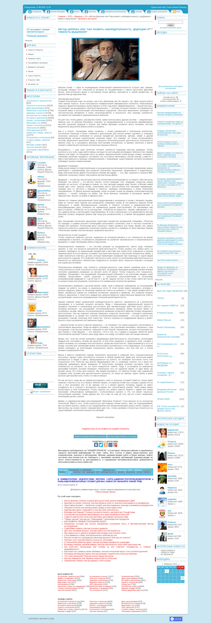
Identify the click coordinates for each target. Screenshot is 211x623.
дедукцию (91, 472)
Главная (36, 12)
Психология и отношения (38, 137)
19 (174, 578)
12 (174, 574)
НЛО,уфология (33, 130)
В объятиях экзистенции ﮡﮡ (164, 355)
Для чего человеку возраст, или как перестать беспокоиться (92, 531)
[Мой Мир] (110, 445)
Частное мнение (64, 590)
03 (86, 16)
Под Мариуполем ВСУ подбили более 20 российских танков (170, 195)
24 (167, 581)
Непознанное (33, 128)
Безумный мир (127, 576)
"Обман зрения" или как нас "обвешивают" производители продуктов (96, 519)
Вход (76, 12)
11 (171, 574)
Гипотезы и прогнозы (37, 105)
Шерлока (77, 472)
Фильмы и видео (34, 145)
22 (159, 581)
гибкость (147, 472)
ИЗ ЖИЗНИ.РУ (167, 554)
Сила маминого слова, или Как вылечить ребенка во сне (90, 535)
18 (171, 578)
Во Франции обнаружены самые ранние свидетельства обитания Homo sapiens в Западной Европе (169, 228)
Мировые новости (97, 582)
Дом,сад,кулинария (36, 108)
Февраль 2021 (170, 564)
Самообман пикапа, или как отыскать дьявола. (86, 528)
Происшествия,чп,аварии (100, 586)
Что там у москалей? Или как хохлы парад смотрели (88, 556)
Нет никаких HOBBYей (167, 305)
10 (167, 574)
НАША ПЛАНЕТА (168, 551)
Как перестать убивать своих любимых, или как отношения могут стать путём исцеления (106, 551)
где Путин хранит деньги (167, 260)
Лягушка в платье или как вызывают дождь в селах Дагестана (93, 508)
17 (167, 578)
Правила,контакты (115, 12)
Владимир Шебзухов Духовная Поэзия (166, 390)
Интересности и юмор (37, 115)
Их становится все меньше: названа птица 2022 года (169, 252)
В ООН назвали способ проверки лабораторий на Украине (168, 144)
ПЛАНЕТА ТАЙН (168, 552)
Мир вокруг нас (34, 123)
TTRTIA (160, 298)
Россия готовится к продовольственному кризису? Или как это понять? (97, 538)
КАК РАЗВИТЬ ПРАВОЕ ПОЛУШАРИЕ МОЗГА (85, 521)
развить (121, 472)
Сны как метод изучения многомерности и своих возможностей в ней (96, 514)
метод (139, 472)
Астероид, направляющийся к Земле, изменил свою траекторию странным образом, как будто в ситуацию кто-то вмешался (170, 183)
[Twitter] (101, 445)
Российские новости (130, 586)
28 (182, 581)
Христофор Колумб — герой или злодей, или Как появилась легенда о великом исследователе (108, 505)
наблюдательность (109, 472)
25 (171, 581)
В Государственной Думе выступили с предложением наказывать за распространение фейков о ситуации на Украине (169, 168)
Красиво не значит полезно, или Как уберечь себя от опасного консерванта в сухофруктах (106, 503)
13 (179, 574)
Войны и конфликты (66, 578)
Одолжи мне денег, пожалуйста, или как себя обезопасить (91, 510)
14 (182, 574)
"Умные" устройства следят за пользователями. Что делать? (170, 123)
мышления (130, 472)
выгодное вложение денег (170, 28)
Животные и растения (37, 110)
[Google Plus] (115, 445)
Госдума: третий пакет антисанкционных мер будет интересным (169, 133)
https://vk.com (109, 470)
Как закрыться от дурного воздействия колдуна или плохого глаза (95, 533)
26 (174, 581)
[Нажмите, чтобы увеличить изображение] (105, 59)
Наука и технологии (36, 125)
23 (163, 581)
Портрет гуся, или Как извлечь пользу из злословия (88, 540)
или (97, 472)
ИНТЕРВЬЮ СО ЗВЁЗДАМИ (164, 364)
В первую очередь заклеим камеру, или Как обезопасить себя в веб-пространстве (102, 544)
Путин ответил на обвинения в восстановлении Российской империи (170, 205)
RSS (178, 12)
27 (179, 581)
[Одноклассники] (106, 445)
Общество (125, 584)
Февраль (79, 16)
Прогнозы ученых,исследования (71, 586)
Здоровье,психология (99, 580)
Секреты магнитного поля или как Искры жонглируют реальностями (96, 517)
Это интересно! (96, 590)
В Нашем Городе (165, 313)
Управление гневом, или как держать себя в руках (87, 561)
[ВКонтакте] (96, 445)
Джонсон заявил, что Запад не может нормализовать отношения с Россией (170, 155)
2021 (70, 16)
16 (163, 578)
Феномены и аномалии (99, 588)
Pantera (62, 472)
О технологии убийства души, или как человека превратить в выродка (97, 542)
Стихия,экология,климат (68, 588)
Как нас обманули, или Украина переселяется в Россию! (90, 558)
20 (179, 578)
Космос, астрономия (36, 120)
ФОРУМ (92, 12)
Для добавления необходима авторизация (171, 87)
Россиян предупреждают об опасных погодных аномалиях (170, 114)
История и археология (37, 118)
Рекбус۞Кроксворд (166, 327)
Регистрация (58, 12)
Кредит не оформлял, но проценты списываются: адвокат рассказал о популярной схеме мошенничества (167, 271)
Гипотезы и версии (97, 578)
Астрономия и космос (99, 576)
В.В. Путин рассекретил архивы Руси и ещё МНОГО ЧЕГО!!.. (168, 408)
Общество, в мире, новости (39, 133)
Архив (138, 12)
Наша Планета (159, 12)
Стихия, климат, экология (38, 140)
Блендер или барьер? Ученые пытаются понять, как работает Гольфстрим (99, 512)
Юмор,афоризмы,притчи (131, 590)
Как (83, 472)
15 (159, 578)
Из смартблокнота (165, 382)
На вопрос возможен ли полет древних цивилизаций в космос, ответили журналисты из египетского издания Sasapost (170, 241)
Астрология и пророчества (39, 101)
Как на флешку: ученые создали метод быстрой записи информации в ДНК (99, 501)
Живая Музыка (164, 320)
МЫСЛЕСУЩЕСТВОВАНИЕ (170, 291)
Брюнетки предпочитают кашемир (168, 335)
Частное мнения (34, 147)
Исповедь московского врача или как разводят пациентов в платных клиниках (100, 554)
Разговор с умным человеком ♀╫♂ (165, 374)
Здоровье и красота (36, 113)
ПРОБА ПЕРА (163, 399)
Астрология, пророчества (68, 576)
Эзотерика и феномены (38, 150)
